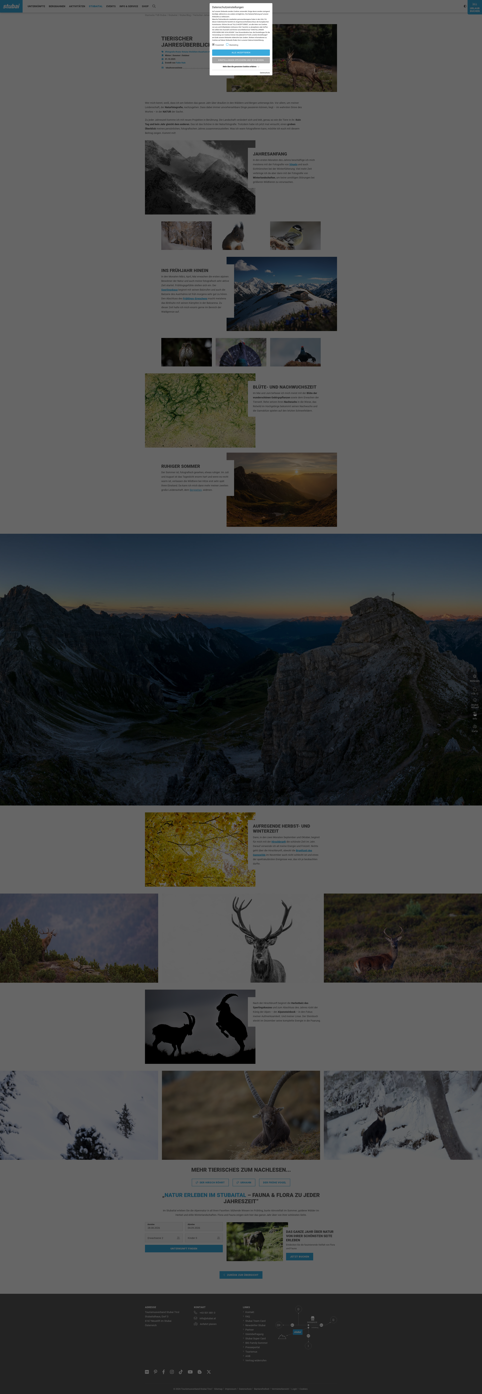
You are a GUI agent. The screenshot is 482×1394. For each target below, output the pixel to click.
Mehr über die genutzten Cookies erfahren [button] (239, 67)
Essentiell (219, 45)
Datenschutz (265, 73)
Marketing (233, 45)
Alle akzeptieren (241, 52)
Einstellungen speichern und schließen (241, 60)
